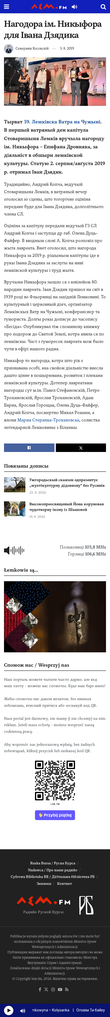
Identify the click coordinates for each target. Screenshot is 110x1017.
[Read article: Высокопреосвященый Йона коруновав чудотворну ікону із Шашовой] (14, 508)
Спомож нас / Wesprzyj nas (36, 665)
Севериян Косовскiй (32, 48)
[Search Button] (103, 6)
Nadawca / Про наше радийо (52, 870)
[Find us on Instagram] (53, 990)
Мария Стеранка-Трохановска (48, 420)
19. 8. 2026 (37, 517)
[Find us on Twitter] (46, 990)
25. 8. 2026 (37, 492)
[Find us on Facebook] (40, 990)
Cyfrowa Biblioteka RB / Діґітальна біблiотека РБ (53, 877)
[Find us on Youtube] (60, 990)
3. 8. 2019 (67, 48)
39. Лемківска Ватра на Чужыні (62, 121)
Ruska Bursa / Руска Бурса (52, 863)
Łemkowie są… (21, 570)
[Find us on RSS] (67, 990)
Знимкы (44, 884)
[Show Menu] (6, 6)
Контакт (64, 884)
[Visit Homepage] (48, 6)
